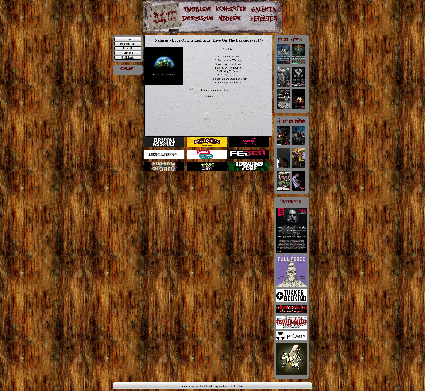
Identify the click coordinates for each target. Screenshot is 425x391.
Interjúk (128, 48)
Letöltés (209, 96)
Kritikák (128, 53)
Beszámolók (128, 43)
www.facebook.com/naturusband (212, 90)
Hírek (127, 39)
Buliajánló (127, 57)
